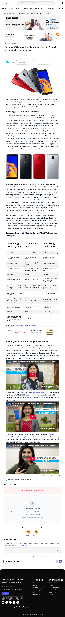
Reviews (18, 8)
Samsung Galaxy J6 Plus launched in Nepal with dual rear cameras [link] (33, 13)
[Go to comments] (52, 61)
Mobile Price (28, 8)
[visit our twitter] (14, 602)
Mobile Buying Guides (38, 588)
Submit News (52, 583)
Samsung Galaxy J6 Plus (17, 102)
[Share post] (58, 61)
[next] (60, 561)
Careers (51, 585)
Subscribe (5, 593)
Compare (34, 592)
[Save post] (55, 61)
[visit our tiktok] (17, 602)
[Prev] (57, 561)
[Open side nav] (63, 3)
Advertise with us (53, 590)
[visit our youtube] (3, 602)
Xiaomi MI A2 (28, 398)
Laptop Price (51, 8)
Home (4, 8)
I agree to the (13, 589)
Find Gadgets (36, 595)
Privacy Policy (23, 545)
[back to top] (60, 612)
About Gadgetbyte (54, 588)
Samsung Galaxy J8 (24, 437)
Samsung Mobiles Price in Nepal (24, 325)
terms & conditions (16, 589)
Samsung (14, 43)
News (11, 8)
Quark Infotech (24, 607)
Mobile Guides (39, 8)
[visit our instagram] (6, 602)
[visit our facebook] (10, 602)
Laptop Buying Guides (38, 590)
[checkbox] (2, 589)
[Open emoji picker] (58, 550)
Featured (11, 13)
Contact (51, 595)
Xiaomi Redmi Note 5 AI (39, 392)
